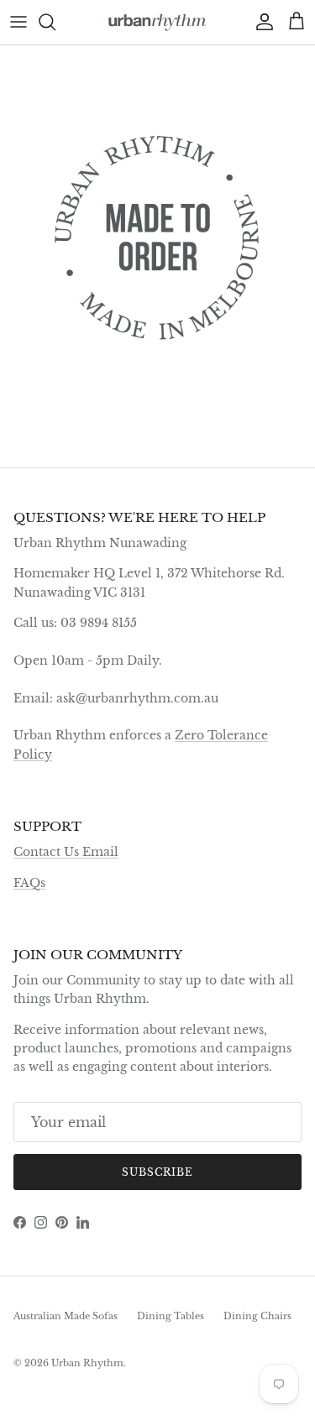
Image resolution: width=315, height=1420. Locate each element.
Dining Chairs (257, 1316)
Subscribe (158, 1172)
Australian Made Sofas (65, 1316)
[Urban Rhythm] (157, 22)
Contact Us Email (65, 851)
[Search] (55, 21)
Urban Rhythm (87, 1363)
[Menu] (18, 21)
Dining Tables (170, 1316)
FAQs (29, 882)
